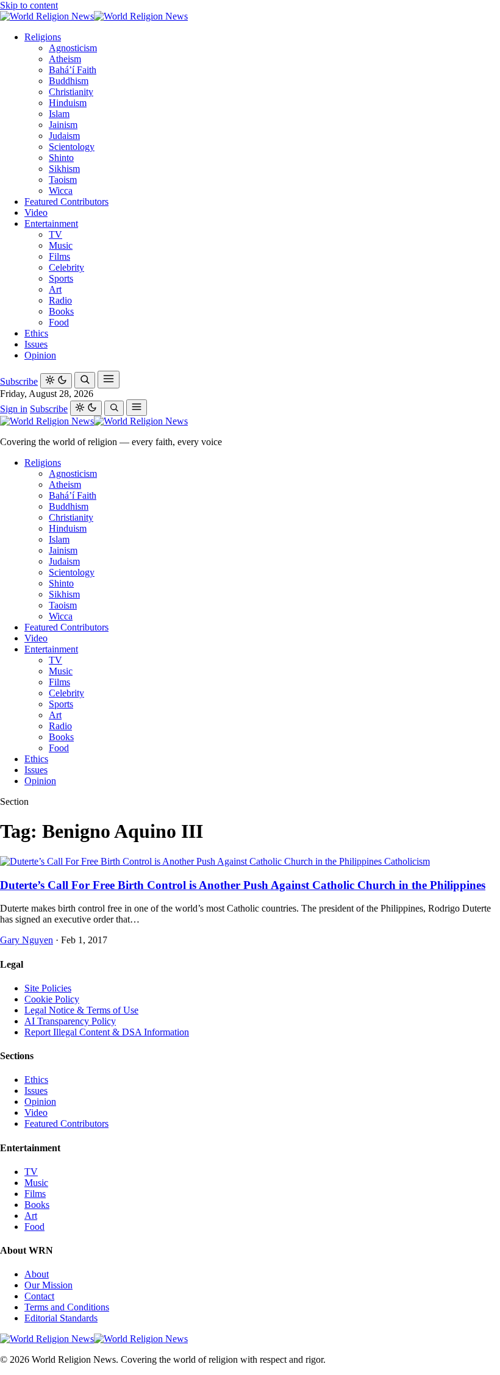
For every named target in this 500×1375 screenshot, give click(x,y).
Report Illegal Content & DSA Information (106, 1032)
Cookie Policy (51, 999)
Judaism (64, 135)
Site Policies (47, 988)
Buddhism (68, 81)
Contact (39, 1296)
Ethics (36, 333)
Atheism (65, 59)
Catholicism (407, 861)
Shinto (61, 157)
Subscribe (19, 381)
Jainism (63, 125)
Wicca (61, 190)
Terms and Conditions (66, 1307)
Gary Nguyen (26, 940)
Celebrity (66, 267)
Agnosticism (73, 48)
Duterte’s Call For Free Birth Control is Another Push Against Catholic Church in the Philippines (242, 885)
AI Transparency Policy (70, 1021)
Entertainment (51, 223)
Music (61, 245)
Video (36, 212)
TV (55, 234)
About (36, 1274)
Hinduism (68, 103)
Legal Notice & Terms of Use (81, 1010)
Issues (36, 344)
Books (61, 311)
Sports (61, 278)
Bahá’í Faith (72, 70)
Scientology (72, 146)
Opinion (40, 355)
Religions (42, 37)
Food (59, 322)
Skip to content (29, 5)
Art (55, 289)
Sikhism (64, 168)
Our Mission (48, 1285)
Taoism (63, 179)
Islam (59, 114)
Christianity (71, 92)
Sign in (13, 409)
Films (59, 256)
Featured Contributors (66, 201)
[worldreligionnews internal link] (94, 16)
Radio (60, 300)
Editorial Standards (61, 1318)
